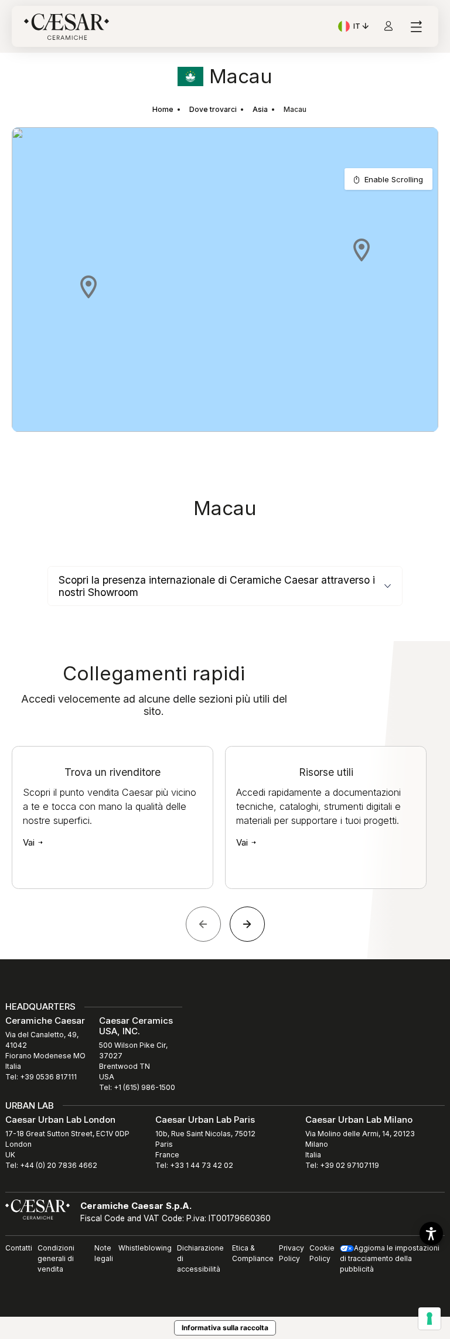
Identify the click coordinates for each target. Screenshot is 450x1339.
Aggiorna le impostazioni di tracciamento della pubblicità (389, 1258)
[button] (88, 286)
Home (162, 109)
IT (362, 27)
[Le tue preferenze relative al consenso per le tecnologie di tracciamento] (429, 1318)
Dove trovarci (213, 109)
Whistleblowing (145, 1247)
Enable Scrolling (393, 179)
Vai (30, 842)
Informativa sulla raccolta (225, 1327)
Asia (260, 109)
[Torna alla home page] (37, 1209)
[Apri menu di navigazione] (415, 26)
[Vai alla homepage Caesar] (66, 26)
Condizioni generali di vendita (56, 1258)
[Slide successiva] (247, 924)
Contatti (18, 1247)
